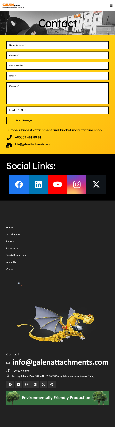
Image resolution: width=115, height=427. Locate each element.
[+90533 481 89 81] (10, 137)
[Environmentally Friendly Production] (57, 398)
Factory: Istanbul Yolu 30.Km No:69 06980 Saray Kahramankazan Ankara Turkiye (54, 376)
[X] (96, 184)
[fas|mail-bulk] (10, 145)
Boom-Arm (12, 248)
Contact (10, 269)
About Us (11, 262)
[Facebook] (19, 184)
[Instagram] (77, 184)
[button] (111, 5)
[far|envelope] (9, 363)
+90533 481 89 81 (28, 137)
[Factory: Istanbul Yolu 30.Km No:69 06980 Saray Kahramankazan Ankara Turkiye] (9, 376)
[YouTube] (57, 184)
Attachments (13, 235)
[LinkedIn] (38, 184)
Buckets (10, 241)
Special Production (16, 255)
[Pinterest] (52, 384)
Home (9, 227)
